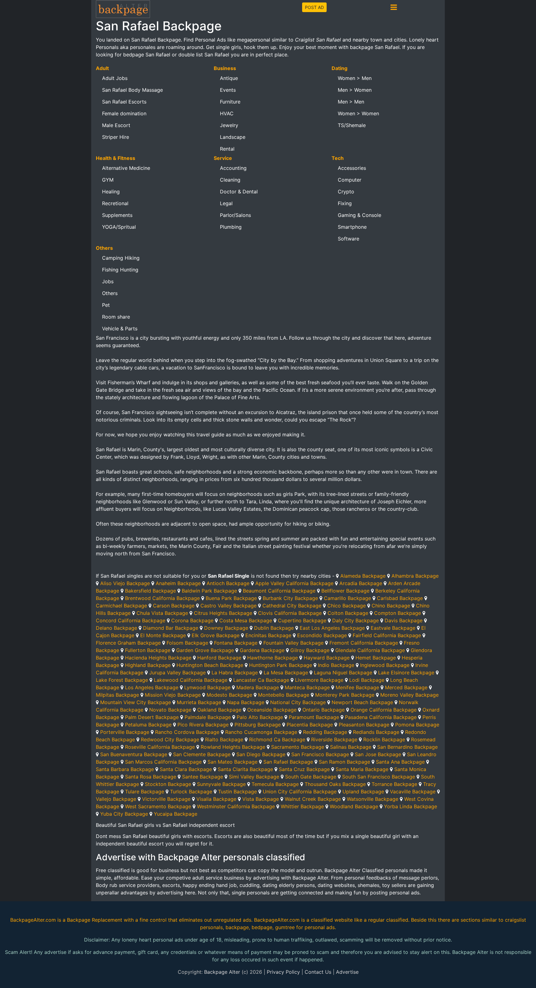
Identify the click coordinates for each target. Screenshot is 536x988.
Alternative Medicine (126, 168)
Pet (106, 305)
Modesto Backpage (229, 695)
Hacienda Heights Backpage (158, 658)
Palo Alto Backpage (260, 717)
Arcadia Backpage (360, 583)
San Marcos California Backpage (163, 762)
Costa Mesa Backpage (245, 620)
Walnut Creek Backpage (313, 799)
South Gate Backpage (310, 777)
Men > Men (351, 102)
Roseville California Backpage (160, 747)
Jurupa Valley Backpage (177, 672)
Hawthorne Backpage (272, 658)
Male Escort (116, 125)
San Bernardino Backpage (407, 747)
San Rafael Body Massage (132, 90)
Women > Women (358, 113)
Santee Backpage (202, 777)
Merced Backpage (406, 687)
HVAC (227, 113)
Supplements (117, 215)
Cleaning (230, 180)
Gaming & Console (359, 215)
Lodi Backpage (366, 680)
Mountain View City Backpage (135, 702)
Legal (226, 203)
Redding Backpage (325, 732)
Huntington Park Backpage (280, 665)
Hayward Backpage (327, 658)
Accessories (352, 168)
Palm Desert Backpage (152, 717)
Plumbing (231, 227)
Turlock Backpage (191, 791)
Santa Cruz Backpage (304, 769)
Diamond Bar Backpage (170, 628)
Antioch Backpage (228, 583)
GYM (108, 180)
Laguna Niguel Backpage (343, 672)
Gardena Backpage (262, 650)
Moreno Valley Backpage (409, 695)
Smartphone (352, 227)
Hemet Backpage (375, 658)
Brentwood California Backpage (162, 598)
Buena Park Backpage (231, 598)
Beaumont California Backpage (279, 591)
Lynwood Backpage (207, 687)
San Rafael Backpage (288, 762)
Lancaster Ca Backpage (261, 680)
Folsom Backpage (187, 643)
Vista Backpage (260, 799)
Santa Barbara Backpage (125, 769)
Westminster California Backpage (236, 806)
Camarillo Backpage (347, 598)
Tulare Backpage (144, 791)
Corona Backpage (192, 620)
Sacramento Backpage (297, 747)
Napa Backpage (245, 702)
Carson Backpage (173, 605)
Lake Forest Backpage (122, 680)
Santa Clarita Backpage (245, 769)
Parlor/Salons (235, 215)
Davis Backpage (403, 620)
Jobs (108, 281)
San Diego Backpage (260, 754)
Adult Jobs (114, 78)
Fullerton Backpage (147, 650)
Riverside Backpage (334, 739)
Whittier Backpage (302, 806)
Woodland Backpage (354, 806)
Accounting (233, 168)
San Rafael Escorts (124, 102)
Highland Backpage (148, 665)
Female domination (124, 113)
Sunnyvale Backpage (221, 784)
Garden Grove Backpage (205, 650)
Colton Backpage (348, 613)
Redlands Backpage (376, 732)
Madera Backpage (257, 687)
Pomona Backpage (417, 724)
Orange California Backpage (384, 710)
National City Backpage (298, 702)
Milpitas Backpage (117, 695)
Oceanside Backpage (272, 710)
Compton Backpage (397, 613)
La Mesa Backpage (286, 672)
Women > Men (355, 78)
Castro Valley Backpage (228, 605)
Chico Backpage (346, 605)
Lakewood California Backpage (190, 680)
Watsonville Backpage (372, 799)
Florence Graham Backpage (128, 643)
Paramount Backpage (314, 717)
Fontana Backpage (235, 643)
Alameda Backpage (363, 576)
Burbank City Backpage (290, 598)
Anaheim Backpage (178, 583)
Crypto (346, 191)
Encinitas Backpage (268, 635)
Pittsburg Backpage (257, 724)
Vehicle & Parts (119, 328)
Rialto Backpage (224, 739)
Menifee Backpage (357, 687)
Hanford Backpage (219, 658)
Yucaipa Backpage (175, 814)
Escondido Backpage (322, 635)
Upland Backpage (363, 791)
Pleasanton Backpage (364, 724)
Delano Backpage (116, 628)
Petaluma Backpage (148, 724)
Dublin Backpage (274, 628)
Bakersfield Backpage (150, 591)
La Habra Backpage (235, 672)
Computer (349, 180)
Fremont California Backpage (363, 643)
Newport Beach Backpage (362, 702)
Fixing (345, 203)
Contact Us (318, 972)
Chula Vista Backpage (162, 613)
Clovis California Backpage (290, 613)
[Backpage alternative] (123, 9)
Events (228, 90)
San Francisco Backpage (320, 754)
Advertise (347, 972)
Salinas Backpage (350, 747)
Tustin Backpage (237, 791)
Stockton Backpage (168, 784)
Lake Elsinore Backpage (406, 672)
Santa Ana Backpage (400, 762)
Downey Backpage (226, 628)
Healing (111, 191)
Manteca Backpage (307, 687)
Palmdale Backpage (208, 717)
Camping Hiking (121, 258)
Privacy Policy (283, 972)
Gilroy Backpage (309, 650)
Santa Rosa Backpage (150, 777)
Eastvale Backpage (393, 628)
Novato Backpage (170, 710)
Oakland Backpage (219, 710)
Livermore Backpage (319, 680)
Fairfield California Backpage (387, 635)
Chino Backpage (391, 605)
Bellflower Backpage (345, 591)
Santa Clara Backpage (186, 769)
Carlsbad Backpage (400, 598)
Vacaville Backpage (413, 791)
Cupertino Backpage (302, 620)
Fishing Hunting (120, 270)
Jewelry (229, 125)
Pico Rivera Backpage (203, 724)
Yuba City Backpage (124, 814)
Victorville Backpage (166, 799)
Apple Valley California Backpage (294, 583)
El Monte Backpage (163, 635)
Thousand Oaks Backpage (335, 784)
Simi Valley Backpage (254, 777)
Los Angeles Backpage (151, 687)
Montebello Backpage (283, 695)
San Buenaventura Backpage (133, 754)
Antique (229, 78)
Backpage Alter (222, 972)
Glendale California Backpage (370, 650)
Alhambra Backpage (415, 576)
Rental (227, 149)
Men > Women (355, 90)
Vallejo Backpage (116, 799)
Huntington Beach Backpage (209, 665)
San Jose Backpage (378, 754)
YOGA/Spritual (119, 227)
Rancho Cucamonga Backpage (261, 732)
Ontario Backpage (323, 710)
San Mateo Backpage (232, 762)
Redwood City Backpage (170, 739)
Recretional (115, 203)
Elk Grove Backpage (215, 635)
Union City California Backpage (300, 791)
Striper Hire (115, 137)
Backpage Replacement (94, 920)
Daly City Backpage (355, 620)
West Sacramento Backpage (158, 806)
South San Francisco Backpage (378, 777)
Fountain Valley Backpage (293, 643)
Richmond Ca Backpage (277, 739)
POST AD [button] (314, 7)
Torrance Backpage (394, 784)
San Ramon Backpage (344, 762)
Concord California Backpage (130, 620)
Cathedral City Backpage (291, 605)
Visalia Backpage (216, 799)
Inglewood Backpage (384, 665)
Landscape (232, 137)
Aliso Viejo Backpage (125, 583)
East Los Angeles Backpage (332, 628)
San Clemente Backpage (201, 754)
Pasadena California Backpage (381, 717)
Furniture (230, 102)
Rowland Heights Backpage (233, 747)
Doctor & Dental (239, 191)
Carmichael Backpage (121, 605)
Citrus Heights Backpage (223, 613)
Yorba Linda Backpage (410, 806)
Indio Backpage (336, 665)
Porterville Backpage (124, 732)
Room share (116, 317)
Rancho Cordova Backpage (187, 732)
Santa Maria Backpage (362, 769)
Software (348, 239)
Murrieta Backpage (199, 702)
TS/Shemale (352, 125)
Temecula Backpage (275, 784)
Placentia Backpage (310, 724)
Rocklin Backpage (384, 739)
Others (110, 293)
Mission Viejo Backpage (173, 695)
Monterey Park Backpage (344, 695)
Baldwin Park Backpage (209, 591)
